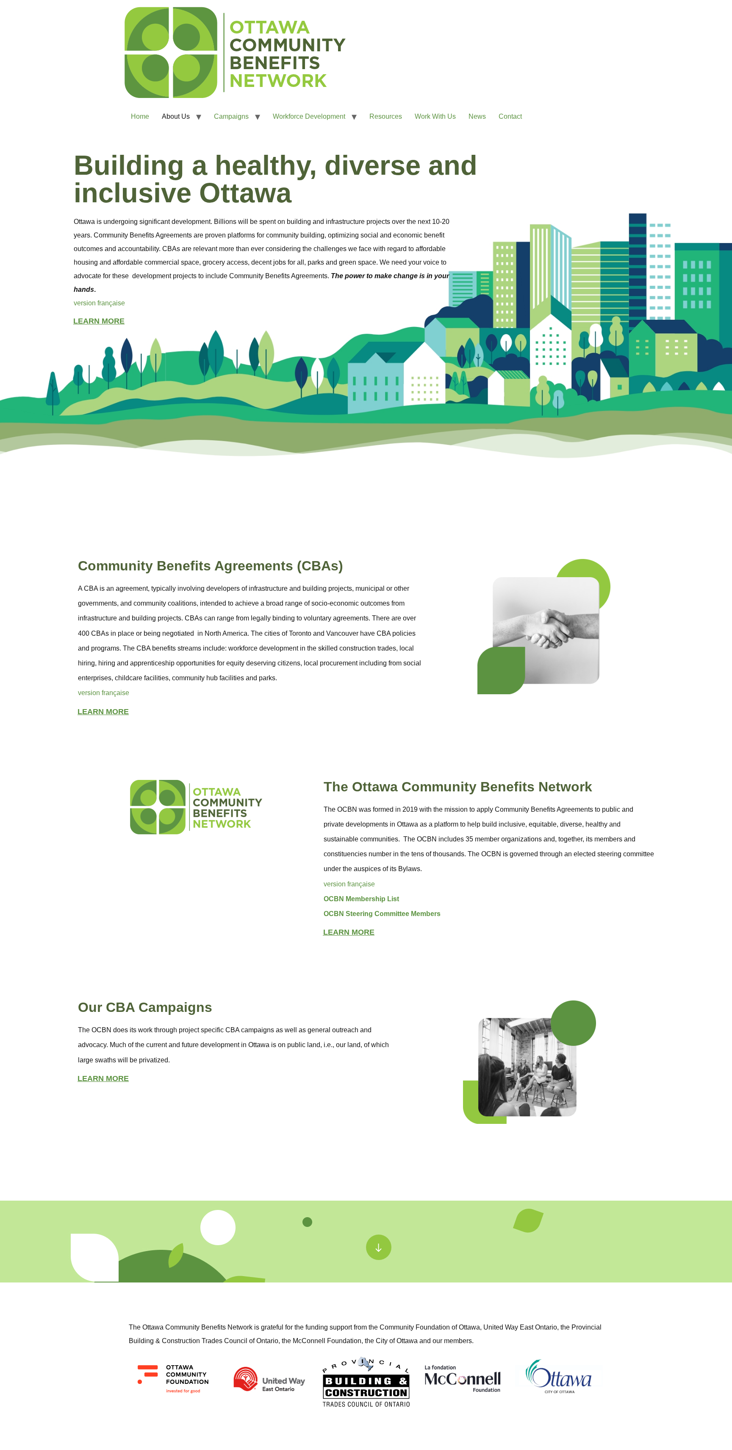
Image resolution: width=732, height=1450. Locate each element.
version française (99, 303)
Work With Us (435, 116)
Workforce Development (309, 116)
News (477, 116)
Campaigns (231, 116)
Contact (510, 116)
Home (140, 116)
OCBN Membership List (361, 898)
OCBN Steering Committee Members (382, 913)
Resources (385, 116)
